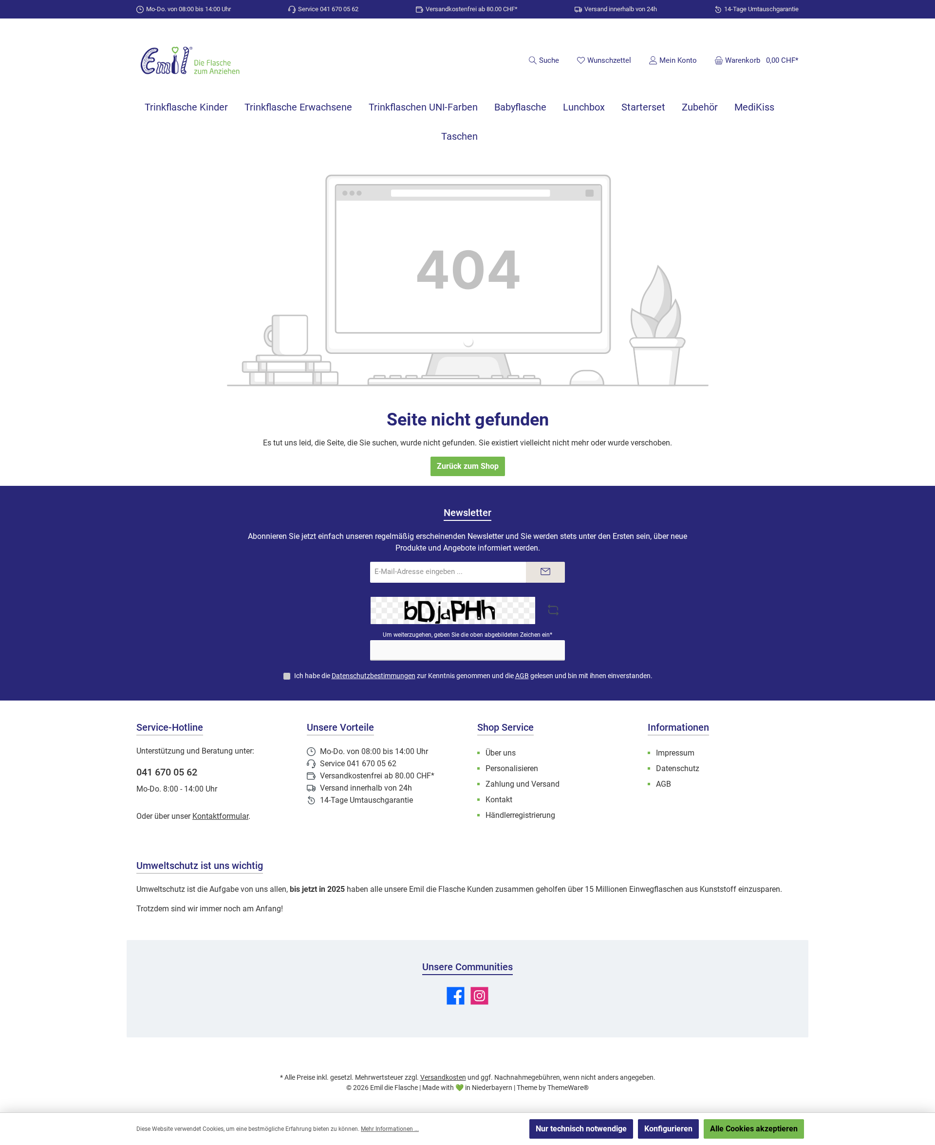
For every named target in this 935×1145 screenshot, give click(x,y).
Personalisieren (512, 768)
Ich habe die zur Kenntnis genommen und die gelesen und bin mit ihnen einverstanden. (473, 676)
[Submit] (545, 572)
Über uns (501, 752)
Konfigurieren (668, 1128)
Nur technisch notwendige (581, 1128)
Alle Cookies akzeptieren (754, 1128)
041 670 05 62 (166, 772)
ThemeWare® (568, 1087)
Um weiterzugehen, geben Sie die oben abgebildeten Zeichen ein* (467, 634)
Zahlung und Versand (523, 784)
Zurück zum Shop (468, 466)
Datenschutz (677, 768)
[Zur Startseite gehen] (189, 61)
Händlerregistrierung (520, 815)
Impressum (675, 752)
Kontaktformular (220, 816)
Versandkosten (443, 1077)
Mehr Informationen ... (390, 1129)
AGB (522, 676)
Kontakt (499, 799)
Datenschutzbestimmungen (373, 676)
